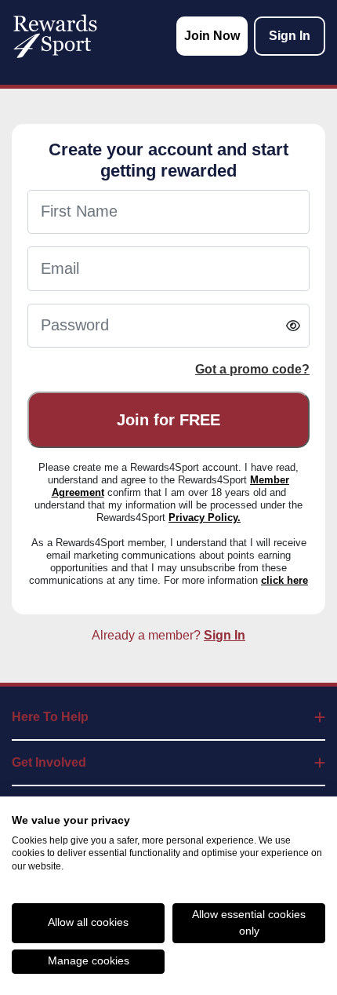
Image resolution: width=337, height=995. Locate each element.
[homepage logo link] (55, 36)
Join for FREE (168, 419)
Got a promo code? (252, 369)
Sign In (224, 635)
